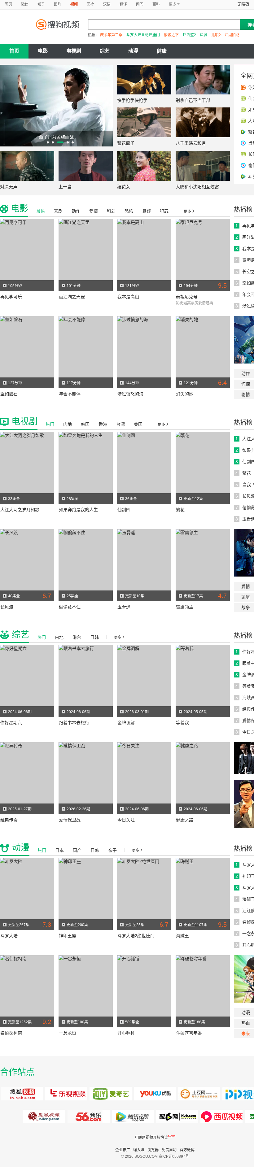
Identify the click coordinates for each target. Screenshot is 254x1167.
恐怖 (129, 211)
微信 (24, 4)
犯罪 (164, 211)
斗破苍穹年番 (189, 1032)
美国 (138, 424)
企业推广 (122, 1150)
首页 (14, 51)
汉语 (107, 4)
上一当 (65, 186)
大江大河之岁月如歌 (19, 509)
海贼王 (182, 935)
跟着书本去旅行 (74, 722)
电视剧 (73, 51)
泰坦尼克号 (187, 296)
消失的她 (184, 393)
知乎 (41, 4)
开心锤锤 (126, 1032)
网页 (8, 4)
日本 (59, 850)
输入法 (138, 1150)
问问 (139, 4)
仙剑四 (123, 509)
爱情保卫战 (70, 819)
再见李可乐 (11, 296)
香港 (103, 424)
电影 (43, 51)
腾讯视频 (133, 1116)
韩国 (85, 424)
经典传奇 (9, 819)
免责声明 (169, 1150)
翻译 (123, 4)
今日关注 (126, 819)
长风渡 (6, 606)
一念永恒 (67, 1032)
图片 (57, 4)
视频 (74, 4)
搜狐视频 (22, 1093)
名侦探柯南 (11, 1032)
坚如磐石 (9, 393)
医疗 (90, 4)
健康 (162, 51)
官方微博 (187, 1150)
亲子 (112, 850)
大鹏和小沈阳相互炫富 (197, 186)
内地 (67, 424)
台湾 (120, 424)
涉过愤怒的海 (130, 393)
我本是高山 (128, 296)
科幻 (111, 211)
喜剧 (58, 211)
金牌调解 (126, 722)
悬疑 (146, 211)
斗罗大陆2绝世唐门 (136, 935)
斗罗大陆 (9, 935)
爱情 (93, 211)
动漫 (133, 51)
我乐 (89, 1116)
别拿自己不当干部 (193, 100)
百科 (156, 4)
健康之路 (184, 819)
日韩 (94, 637)
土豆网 (199, 1093)
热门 (50, 424)
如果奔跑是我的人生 (78, 509)
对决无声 (8, 186)
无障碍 (243, 4)
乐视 (66, 1093)
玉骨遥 (123, 606)
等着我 (182, 722)
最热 (40, 211)
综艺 (105, 51)
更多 (187, 211)
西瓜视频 (177, 1116)
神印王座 (67, 935)
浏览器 (153, 1150)
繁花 (180, 509)
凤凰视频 (44, 1116)
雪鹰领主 (184, 606)
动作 (76, 211)
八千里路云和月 (191, 143)
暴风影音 (221, 1116)
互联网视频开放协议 (151, 1137)
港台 (76, 637)
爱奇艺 (111, 1093)
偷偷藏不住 (70, 606)
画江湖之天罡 (72, 296)
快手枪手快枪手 (132, 100)
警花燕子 (125, 143)
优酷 (155, 1093)
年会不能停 (70, 393)
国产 (77, 850)
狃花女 (123, 186)
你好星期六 (11, 722)
